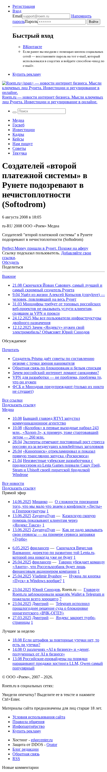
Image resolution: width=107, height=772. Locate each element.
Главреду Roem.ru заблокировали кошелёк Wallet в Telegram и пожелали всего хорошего (58, 594)
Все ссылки (12, 400)
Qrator (51, 744)
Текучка (19, 153)
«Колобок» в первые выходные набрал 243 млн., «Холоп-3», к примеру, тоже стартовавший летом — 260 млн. (55, 432)
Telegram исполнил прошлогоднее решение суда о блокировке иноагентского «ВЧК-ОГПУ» (51, 608)
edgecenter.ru (42, 740)
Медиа (18, 120)
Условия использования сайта (38, 717)
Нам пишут (22, 143)
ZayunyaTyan (43, 515)
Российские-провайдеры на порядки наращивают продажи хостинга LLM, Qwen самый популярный (57, 663)
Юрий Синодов (46, 589)
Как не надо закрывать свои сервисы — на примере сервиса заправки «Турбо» (57, 534)
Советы (19, 148)
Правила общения (28, 721)
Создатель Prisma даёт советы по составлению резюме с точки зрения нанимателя (53, 360)
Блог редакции (25, 749)
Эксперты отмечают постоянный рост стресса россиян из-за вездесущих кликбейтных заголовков (58, 444)
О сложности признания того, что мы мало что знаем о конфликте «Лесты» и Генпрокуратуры (57, 506)
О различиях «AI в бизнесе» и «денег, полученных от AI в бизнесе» (51, 651)
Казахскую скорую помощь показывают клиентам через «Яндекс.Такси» (54, 520)
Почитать (10, 350)
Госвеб (18, 125)
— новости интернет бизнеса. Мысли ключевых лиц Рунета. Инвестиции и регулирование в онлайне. (52, 99)
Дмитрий (40, 603)
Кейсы (18, 139)
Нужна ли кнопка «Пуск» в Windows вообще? (56, 578)
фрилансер (39, 548)
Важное (9, 276)
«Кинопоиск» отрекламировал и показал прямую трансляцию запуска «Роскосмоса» (53, 453)
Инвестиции (23, 129)
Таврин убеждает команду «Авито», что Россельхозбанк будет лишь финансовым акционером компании (58, 567)
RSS (16, 758)
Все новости (13, 483)
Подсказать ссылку (19, 405)
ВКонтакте (32, 46)
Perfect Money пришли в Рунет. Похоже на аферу (45, 248)
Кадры (18, 134)
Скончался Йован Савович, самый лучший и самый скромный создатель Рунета (57, 287)
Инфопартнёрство (28, 726)
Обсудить (10, 262)
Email (17, 16)
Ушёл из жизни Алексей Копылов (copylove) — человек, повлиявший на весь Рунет (58, 296)
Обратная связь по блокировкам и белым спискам (56, 368)
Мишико (40, 501)
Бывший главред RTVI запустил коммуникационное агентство (46, 420)
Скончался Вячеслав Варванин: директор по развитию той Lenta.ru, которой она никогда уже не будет (53, 552)
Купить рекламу (26, 74)
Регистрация (23, 6)
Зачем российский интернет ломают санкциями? (55, 372)
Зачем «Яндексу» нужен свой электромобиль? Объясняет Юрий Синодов (51, 329)
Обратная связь (25, 754)
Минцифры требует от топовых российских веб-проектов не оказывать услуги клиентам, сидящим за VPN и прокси (56, 309)
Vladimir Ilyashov (47, 576)
